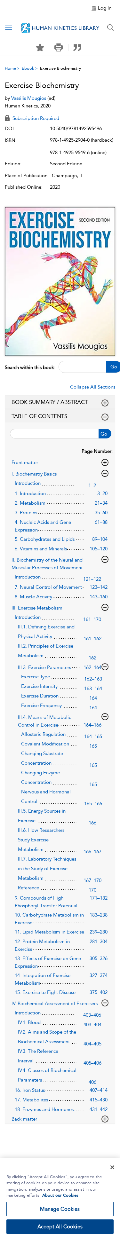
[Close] (112, 1167)
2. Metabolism (30, 503)
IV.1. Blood (29, 1022)
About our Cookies (60, 1195)
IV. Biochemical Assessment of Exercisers (55, 1003)
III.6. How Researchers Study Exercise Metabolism (41, 839)
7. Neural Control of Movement (48, 587)
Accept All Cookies (60, 1227)
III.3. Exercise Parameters (44, 667)
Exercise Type (35, 677)
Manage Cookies (60, 1209)
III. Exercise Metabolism (37, 608)
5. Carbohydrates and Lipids (45, 539)
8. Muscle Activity (33, 597)
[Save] (40, 47)
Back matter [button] (24, 1119)
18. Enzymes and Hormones (44, 1109)
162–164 (92, 667)
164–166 (92, 725)
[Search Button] (110, 27)
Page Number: (97, 451)
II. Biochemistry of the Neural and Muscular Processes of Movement (47, 564)
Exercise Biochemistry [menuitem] (60, 68)
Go (103, 434)
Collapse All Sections (92, 387)
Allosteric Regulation (43, 734)
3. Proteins (26, 513)
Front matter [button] (25, 462)
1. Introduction (30, 493)
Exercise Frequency (41, 705)
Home (10, 68)
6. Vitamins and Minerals (41, 549)
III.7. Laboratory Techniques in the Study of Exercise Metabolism (47, 868)
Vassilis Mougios (29, 98)
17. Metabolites (31, 1100)
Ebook (28, 68)
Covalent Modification (45, 744)
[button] (58, 47)
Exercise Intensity (39, 686)
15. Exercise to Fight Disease (45, 992)
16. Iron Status (30, 1090)
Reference (28, 888)
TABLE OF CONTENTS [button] (39, 416)
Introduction (28, 483)
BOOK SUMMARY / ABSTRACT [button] (50, 402)
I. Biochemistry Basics (34, 474)
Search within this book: (30, 367)
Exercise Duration (40, 696)
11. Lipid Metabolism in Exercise (49, 932)
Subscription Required (35, 118)
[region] (60, 1197)
